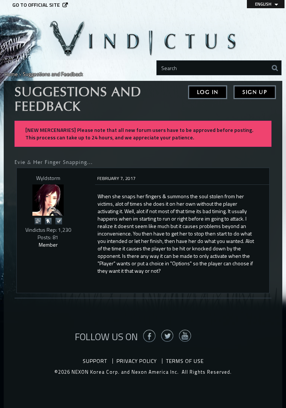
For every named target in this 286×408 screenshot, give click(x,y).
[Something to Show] (37, 220)
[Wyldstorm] (48, 200)
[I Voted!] (58, 220)
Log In (207, 92)
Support (95, 361)
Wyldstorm (48, 178)
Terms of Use (185, 361)
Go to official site (36, 5)
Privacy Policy (137, 361)
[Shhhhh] (48, 220)
